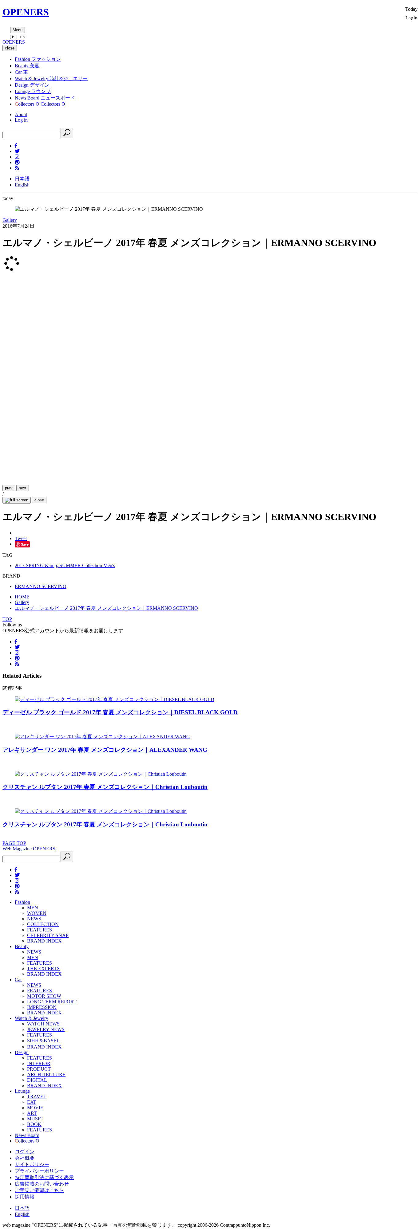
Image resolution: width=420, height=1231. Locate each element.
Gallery (9, 220)
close (39, 500)
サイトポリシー (32, 1164)
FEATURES (39, 929)
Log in (21, 120)
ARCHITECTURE (46, 1074)
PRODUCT (39, 1069)
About (21, 114)
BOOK (34, 1124)
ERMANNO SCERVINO (40, 586)
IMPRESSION (42, 1007)
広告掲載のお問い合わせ (42, 1183)
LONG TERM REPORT (52, 1001)
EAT (31, 1102)
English (22, 184)
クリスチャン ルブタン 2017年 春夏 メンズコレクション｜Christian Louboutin (105, 787)
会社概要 (24, 1158)
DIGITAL (37, 1080)
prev (9, 488)
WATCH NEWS (43, 1023)
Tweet (21, 538)
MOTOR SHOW (44, 996)
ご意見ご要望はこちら (39, 1190)
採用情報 (24, 1196)
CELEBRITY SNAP (48, 935)
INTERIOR (38, 1063)
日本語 (22, 178)
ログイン (24, 1151)
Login (412, 17)
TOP (7, 619)
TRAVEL (36, 1096)
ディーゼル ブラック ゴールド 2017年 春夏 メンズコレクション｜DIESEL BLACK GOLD (120, 712)
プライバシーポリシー (39, 1171)
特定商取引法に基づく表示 (44, 1177)
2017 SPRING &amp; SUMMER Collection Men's (65, 565)
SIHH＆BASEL (43, 1040)
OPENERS (25, 12)
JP (12, 36)
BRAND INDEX (44, 940)
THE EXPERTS (43, 968)
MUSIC (35, 1118)
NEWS (34, 918)
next (22, 488)
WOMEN (36, 913)
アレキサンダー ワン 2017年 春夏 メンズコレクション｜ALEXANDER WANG (104, 750)
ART (32, 1113)
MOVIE (35, 1107)
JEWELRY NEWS (46, 1029)
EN (22, 36)
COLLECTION (43, 924)
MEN (32, 907)
